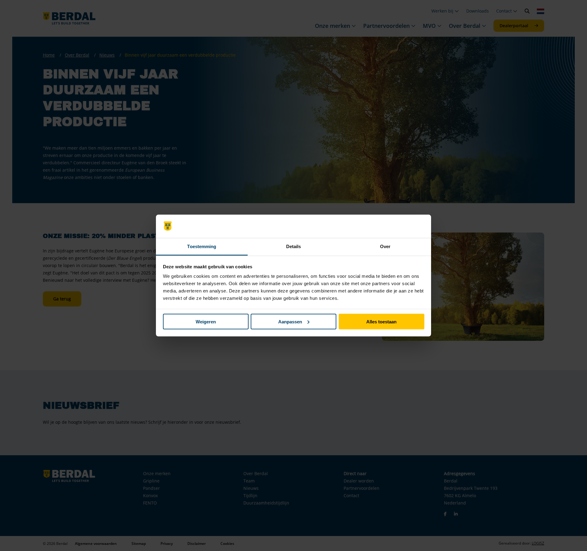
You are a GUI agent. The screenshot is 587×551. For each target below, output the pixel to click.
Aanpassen (290, 321)
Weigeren (206, 321)
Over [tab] (385, 246)
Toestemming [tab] (201, 246)
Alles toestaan (381, 321)
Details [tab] (293, 246)
